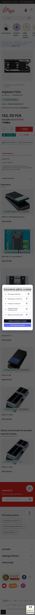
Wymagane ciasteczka (14, 294)
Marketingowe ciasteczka (15, 299)
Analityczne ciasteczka (14, 303)
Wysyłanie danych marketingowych (13, 309)
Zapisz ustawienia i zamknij (17, 321)
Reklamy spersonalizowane (15, 315)
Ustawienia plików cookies (17, 289)
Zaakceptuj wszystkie (17, 325)
